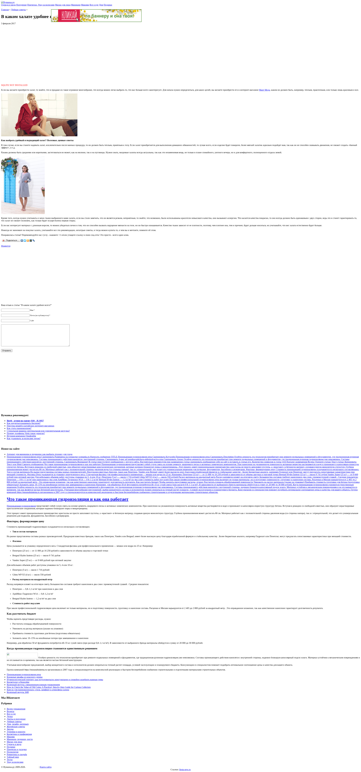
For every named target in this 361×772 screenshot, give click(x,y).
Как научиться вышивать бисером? (23, 423)
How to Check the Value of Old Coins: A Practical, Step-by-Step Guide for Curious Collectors (49, 687)
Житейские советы (16, 726)
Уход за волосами (15, 762)
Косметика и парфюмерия (19, 734)
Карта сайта (45, 767)
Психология (12, 752)
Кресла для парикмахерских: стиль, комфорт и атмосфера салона (38, 689)
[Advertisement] (180, 53)
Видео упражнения (16, 709)
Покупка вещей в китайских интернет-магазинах (30, 426)
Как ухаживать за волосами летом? (23, 438)
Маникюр (76, 5)
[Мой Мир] (30, 240)
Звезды (10, 729)
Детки (10, 716)
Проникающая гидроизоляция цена (24, 674)
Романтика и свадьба (17, 754)
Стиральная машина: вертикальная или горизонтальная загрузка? (38, 431)
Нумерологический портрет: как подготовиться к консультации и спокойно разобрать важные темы (55, 679)
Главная (5, 9)
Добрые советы (18, 9)
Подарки (108, 5)
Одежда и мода (8, 5)
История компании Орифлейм (21, 436)
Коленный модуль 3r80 (18, 692)
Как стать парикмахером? (19, 428)
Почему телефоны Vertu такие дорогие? (26, 433)
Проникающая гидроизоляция (21, 506)
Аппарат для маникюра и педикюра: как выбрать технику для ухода (39, 454)
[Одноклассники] (27, 240)
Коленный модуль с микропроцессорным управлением (33, 684)
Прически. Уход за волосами (41, 5)
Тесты (10, 759)
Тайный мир (13, 757)
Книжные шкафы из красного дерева (24, 677)
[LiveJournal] (33, 240)
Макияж (85, 5)
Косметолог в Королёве (18, 682)
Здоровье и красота (16, 731)
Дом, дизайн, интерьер (18, 724)
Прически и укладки (17, 749)
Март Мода (264, 90)
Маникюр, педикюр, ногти (20, 739)
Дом (101, 5)
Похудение (21, 5)
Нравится (5, 246)
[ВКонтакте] (21, 240)
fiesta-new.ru (185, 769)
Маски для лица (63, 5)
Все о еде (94, 5)
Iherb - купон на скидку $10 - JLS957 (25, 421)
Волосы (10, 711)
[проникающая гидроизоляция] (22, 657)
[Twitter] (24, 240)
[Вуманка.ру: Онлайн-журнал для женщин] (8, 2)
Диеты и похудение (16, 719)
